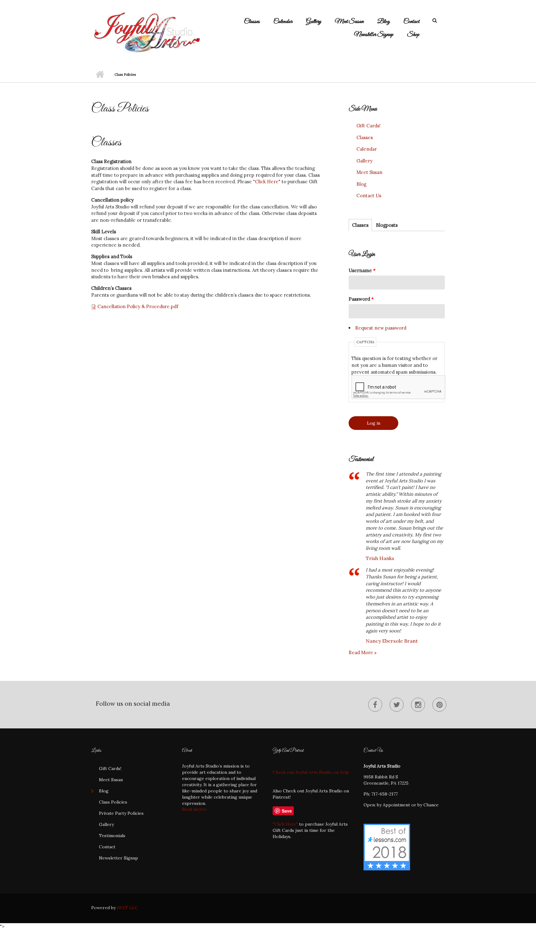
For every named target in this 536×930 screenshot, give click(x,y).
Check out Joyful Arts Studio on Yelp (311, 772)
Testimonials (112, 835)
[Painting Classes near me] (387, 846)
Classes (252, 21)
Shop (413, 35)
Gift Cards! (368, 126)
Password (361, 299)
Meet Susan (349, 21)
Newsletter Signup (373, 35)
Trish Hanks (380, 558)
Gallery (313, 21)
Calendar (283, 21)
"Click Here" (266, 182)
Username (362, 270)
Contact (411, 21)
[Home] (146, 32)
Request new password (380, 328)
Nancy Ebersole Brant (392, 641)
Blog (383, 21)
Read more (361, 652)
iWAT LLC (127, 907)
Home (99, 74)
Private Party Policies (121, 813)
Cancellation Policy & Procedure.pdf (137, 306)
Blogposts (387, 225)
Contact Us (368, 195)
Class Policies (113, 802)
